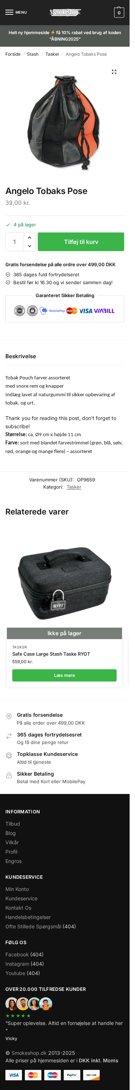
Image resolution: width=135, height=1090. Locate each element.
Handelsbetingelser (28, 917)
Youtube (15, 973)
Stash (33, 54)
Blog (10, 833)
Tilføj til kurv (81, 241)
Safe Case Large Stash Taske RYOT (51, 654)
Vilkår (12, 842)
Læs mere (64, 675)
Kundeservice (21, 898)
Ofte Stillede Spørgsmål (33, 926)
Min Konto (17, 889)
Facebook (17, 954)
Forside (13, 54)
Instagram (17, 964)
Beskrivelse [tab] (20, 356)
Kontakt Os (18, 908)
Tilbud (12, 824)
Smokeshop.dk (29, 1053)
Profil (11, 852)
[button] (118, 13)
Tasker (52, 54)
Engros (13, 861)
